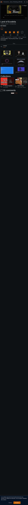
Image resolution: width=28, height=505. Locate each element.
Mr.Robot (3, 26)
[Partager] (10, 35)
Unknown (24, 37)
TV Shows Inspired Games (9, 85)
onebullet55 (5, 87)
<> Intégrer (24, 5)
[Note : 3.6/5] (14, 32)
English (4, 47)
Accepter (17, 502)
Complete (15, 37)
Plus (14, 43)
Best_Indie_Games (22, 87)
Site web (3, 37)
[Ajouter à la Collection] (17, 35)
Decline (10, 502)
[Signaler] (24, 35)
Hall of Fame (21, 85)
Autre (19, 37)
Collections (6, 76)
